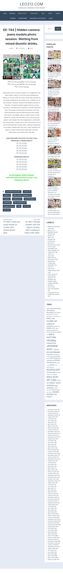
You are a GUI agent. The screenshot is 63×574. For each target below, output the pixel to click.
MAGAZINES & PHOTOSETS (38, 18)
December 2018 (52, 541)
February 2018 (52, 559)
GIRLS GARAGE (52, 250)
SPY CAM (27, 206)
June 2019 (51, 530)
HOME (5, 13)
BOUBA (50, 236)
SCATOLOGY (34, 13)
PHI (49, 267)
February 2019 (52, 537)
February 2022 (52, 471)
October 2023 (52, 435)
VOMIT (50, 13)
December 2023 (52, 431)
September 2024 (53, 415)
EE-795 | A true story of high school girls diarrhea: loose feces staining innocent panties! (54, 92)
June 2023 (51, 442)
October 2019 (52, 523)
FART (53, 328)
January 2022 (52, 473)
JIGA (49, 256)
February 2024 (52, 428)
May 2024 (51, 422)
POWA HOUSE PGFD (54, 270)
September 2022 (53, 459)
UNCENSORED (22, 18)
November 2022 (52, 455)
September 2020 (53, 503)
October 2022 (52, 457)
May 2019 (50, 532)
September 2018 (52, 546)
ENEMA (58, 13)
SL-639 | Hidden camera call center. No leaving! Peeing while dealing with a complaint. (54, 172)
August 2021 (51, 482)
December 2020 (52, 497)
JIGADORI (56, 349)
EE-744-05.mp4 (21, 153)
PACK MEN (51, 265)
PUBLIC (58, 362)
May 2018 (50, 554)
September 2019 (52, 524)
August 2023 (51, 439)
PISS (43, 13)
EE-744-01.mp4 (22, 143)
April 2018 (51, 556)
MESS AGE (51, 257)
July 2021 (50, 484)
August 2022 (51, 461)
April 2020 (51, 512)
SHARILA (50, 281)
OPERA (50, 261)
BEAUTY (50, 230)
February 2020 (52, 515)
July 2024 (51, 418)
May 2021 (50, 488)
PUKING (48, 365)
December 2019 (52, 519)
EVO (31, 48)
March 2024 (51, 426)
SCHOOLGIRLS (52, 372)
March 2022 (51, 470)
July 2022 (51, 462)
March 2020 (51, 514)
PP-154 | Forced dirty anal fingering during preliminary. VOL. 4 (54, 156)
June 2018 (51, 552)
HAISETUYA (51, 252)
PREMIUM (12, 13)
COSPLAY (7, 195)
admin (11, 48)
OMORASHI (7, 202)
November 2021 (52, 477)
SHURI (49, 285)
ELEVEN (50, 241)
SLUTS (50, 287)
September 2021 (52, 481)
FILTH (49, 247)
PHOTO (50, 268)
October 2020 (52, 501)
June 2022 (51, 464)
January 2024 (52, 429)
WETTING (7, 210)
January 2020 (52, 517)
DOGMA (50, 239)
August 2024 (51, 417)
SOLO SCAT (52, 377)
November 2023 (52, 433)
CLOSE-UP (27, 191)
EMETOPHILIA (56, 326)
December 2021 (52, 475)
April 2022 (51, 468)
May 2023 (51, 444)
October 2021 (52, 479)
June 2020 (51, 508)
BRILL (49, 237)
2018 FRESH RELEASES (54, 308)
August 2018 (51, 548)
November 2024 (52, 411)
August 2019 (51, 526)
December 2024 (52, 409)
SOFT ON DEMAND (53, 289)
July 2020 (51, 506)
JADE (49, 254)
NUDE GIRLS (50, 354)
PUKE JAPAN (51, 274)
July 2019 (50, 528)
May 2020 (51, 510)
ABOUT (51, 18)
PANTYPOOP (54, 358)
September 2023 (53, 437)
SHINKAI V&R (51, 283)
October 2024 (52, 413)
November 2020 (52, 499)
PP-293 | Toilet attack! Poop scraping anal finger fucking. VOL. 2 (54, 109)
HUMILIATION (17, 199)
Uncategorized (52, 292)
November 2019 (52, 521)
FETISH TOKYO (52, 245)
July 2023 (51, 440)
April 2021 (51, 490)
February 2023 (52, 450)
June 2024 (51, 420)
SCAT (52, 365)
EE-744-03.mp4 (21, 148)
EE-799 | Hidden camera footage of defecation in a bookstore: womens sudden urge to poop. (54, 141)
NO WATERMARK (30, 199)
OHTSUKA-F (51, 259)
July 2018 (50, 550)
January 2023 (52, 451)
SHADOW (50, 279)
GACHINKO (51, 248)
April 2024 (51, 424)
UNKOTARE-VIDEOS (53, 294)
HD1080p (13, 18)
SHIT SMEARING (53, 374)
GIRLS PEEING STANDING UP (22, 195)
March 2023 (51, 448)
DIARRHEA (50, 326)
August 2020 (51, 504)
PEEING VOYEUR (9, 206)
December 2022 (52, 453)
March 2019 (51, 535)
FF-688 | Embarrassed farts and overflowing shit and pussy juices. (54, 62)
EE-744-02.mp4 (21, 145)
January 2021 (52, 495)
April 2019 (51, 534)
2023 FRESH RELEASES (13, 191)
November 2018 (52, 543)
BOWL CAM (51, 318)
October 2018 (52, 545)
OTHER (50, 263)
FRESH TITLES (22, 13)
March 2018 (51, 557)
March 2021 (51, 492)
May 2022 (51, 466)
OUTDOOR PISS (50, 356)
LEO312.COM (31, 4)
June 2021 (51, 486)
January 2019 (52, 539)
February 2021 (52, 493)
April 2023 (51, 446)
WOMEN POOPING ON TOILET (53, 394)
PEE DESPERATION (19, 202)
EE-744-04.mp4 (21, 150)
